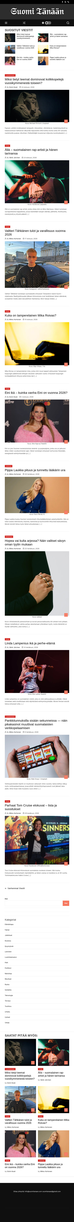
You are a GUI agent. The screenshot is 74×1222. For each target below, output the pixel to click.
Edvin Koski (13, 87)
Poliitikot (8, 968)
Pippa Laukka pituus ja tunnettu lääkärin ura (58, 58)
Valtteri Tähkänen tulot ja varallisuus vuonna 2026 (25, 47)
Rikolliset (8, 979)
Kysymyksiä (9, 946)
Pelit (6, 963)
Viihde (7, 145)
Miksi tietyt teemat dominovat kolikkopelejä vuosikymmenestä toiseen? (25, 37)
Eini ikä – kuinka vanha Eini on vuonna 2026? (25, 58)
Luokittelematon (10, 75)
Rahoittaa (8, 974)
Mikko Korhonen (15, 238)
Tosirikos (8, 1006)
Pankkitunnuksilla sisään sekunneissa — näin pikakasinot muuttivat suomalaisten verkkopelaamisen (36, 724)
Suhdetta (8, 990)
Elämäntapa (9, 536)
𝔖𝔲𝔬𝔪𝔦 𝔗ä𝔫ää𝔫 (37, 11)
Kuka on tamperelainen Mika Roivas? (58, 47)
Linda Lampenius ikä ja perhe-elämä (30, 643)
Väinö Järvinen (14, 157)
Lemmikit (8, 952)
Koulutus (8, 941)
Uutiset (7, 1017)
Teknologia (9, 995)
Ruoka (7, 984)
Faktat (7, 227)
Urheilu (7, 1012)
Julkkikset (8, 466)
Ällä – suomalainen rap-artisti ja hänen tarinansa (59, 35)
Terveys (8, 1001)
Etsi (6, 899)
